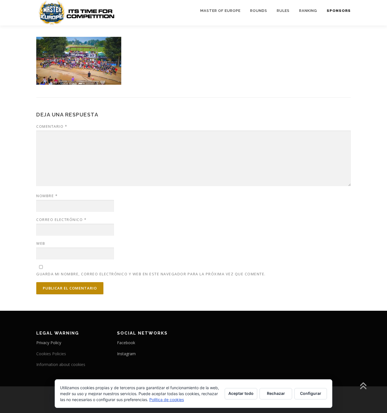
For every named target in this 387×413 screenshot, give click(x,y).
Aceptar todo (241, 393)
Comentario (51, 126)
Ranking (308, 10)
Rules (283, 10)
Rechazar (276, 393)
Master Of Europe (220, 10)
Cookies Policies (51, 353)
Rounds (258, 10)
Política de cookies (166, 399)
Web (40, 243)
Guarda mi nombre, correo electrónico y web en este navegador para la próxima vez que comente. (151, 273)
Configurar (310, 393)
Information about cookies (60, 364)
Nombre (47, 195)
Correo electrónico (61, 219)
